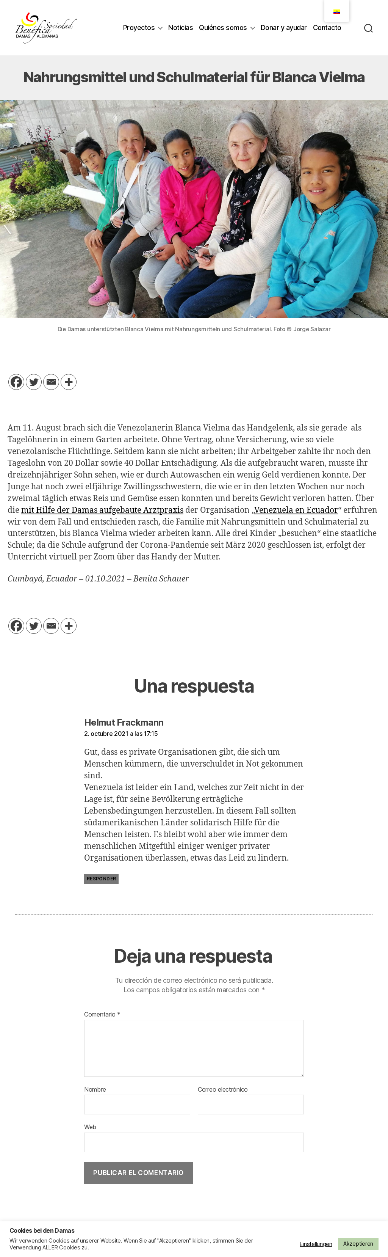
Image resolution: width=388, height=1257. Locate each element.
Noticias (180, 27)
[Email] (51, 382)
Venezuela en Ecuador (296, 510)
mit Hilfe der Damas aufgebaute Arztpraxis (102, 510)
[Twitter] (34, 382)
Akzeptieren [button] (358, 1243)
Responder (101, 878)
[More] (69, 382)
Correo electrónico (223, 1089)
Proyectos (139, 27)
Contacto (327, 27)
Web (90, 1127)
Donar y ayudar (284, 27)
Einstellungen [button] (316, 1244)
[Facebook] (16, 382)
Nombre (95, 1089)
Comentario (102, 1014)
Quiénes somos (223, 27)
